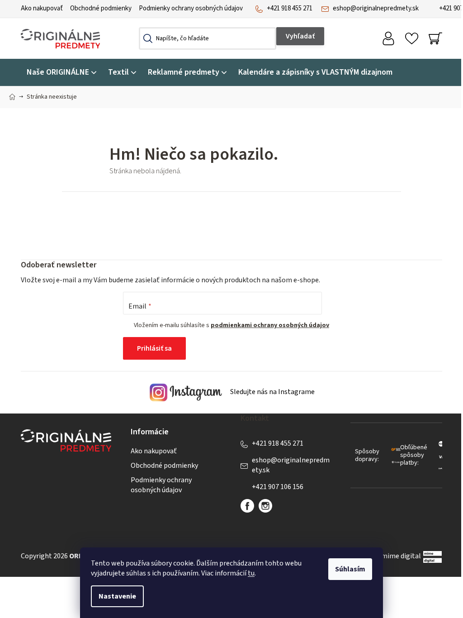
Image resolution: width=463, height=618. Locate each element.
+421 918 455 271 (289, 8)
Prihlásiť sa (154, 348)
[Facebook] (247, 506)
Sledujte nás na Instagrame (272, 392)
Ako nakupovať (42, 8)
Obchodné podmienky (101, 8)
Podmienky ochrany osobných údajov (191, 8)
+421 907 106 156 (277, 487)
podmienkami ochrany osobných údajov (270, 325)
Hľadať (300, 36)
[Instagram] (265, 506)
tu (251, 573)
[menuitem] (61, 72)
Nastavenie (117, 596)
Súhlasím (350, 569)
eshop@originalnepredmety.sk (376, 8)
